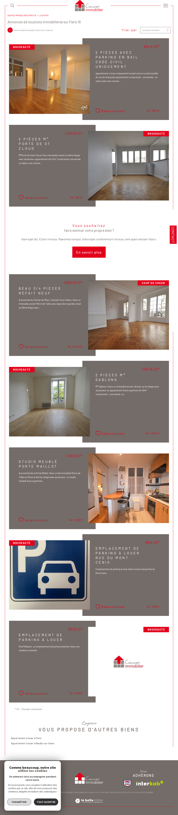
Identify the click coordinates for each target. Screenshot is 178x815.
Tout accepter (46, 802)
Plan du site (94, 792)
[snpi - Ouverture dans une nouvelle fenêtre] (127, 783)
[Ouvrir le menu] (166, 5)
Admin (119, 792)
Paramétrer (19, 802)
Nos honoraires (81, 792)
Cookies (149, 792)
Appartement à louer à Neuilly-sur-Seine (32, 743)
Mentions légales (108, 792)
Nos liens (127, 792)
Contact (173, 234)
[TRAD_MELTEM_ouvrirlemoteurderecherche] (12, 6)
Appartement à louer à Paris (26, 738)
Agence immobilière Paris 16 (21, 15)
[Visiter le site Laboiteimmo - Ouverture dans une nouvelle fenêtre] (89, 804)
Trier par (129, 30)
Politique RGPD (138, 792)
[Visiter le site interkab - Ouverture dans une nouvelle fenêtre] (149, 783)
